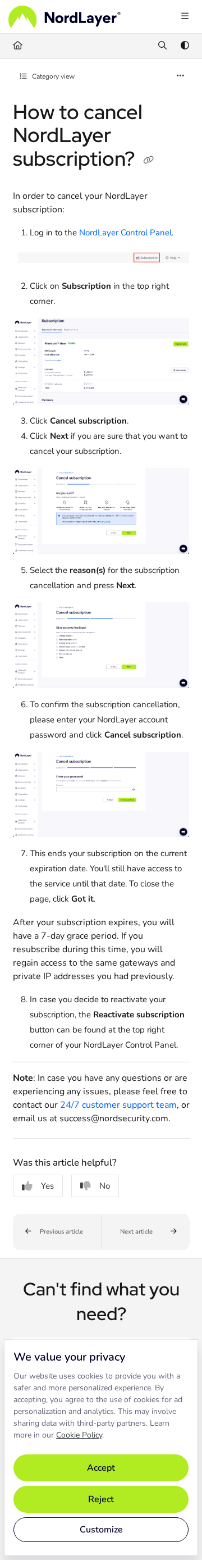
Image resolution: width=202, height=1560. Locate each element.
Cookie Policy (79, 1435)
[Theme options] (185, 46)
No (104, 1185)
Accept (101, 1468)
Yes (47, 1185)
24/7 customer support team (118, 1105)
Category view (52, 76)
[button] (57, 1232)
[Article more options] (181, 76)
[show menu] (185, 17)
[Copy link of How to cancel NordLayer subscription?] (149, 160)
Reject (101, 1499)
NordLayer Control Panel (125, 232)
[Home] (64, 17)
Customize (101, 1529)
